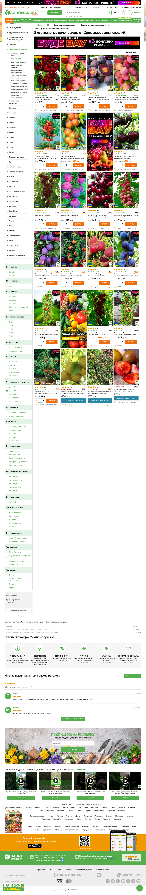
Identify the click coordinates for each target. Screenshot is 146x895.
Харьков (55, 807)
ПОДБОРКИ (8, 20)
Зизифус (12, 250)
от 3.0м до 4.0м (15, 491)
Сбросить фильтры (18, 610)
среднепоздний (15, 401)
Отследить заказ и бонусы (131, 7)
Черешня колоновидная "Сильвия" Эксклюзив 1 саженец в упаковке (47, 98)
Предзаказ (87, 830)
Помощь (58, 830)
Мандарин (12, 216)
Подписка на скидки (111, 827)
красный (12, 368)
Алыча (11, 221)
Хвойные (104, 20)
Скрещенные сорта (16, 157)
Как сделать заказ (102, 870)
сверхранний (14, 398)
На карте (110, 858)
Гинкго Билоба (14, 236)
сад (10, 286)
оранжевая (13, 303)
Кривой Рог (132, 807)
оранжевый (13, 376)
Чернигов (111, 811)
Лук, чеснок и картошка (26, 20)
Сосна (76, 16)
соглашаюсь (60, 753)
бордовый (13, 361)
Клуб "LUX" (96, 827)
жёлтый (12, 365)
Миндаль (12, 206)
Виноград (47, 20)
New (14, 20)
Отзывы (85, 827)
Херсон (104, 807)
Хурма (11, 132)
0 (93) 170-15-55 (54, 858)
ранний (12, 387)
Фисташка (13, 196)
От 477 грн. (137, 629)
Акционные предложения (17, 7)
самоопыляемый (16, 416)
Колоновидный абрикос (19, 89)
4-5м (11, 329)
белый (11, 272)
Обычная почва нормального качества (14, 579)
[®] (21, 15)
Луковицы (55, 20)
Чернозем (13, 588)
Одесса (65, 807)
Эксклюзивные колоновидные (16, 59)
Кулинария (13, 516)
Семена (36, 20)
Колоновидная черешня (16, 66)
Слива (11, 137)
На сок (11, 527)
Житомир (121, 811)
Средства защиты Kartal (43, 830)
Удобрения (129, 20)
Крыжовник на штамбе (19, 92)
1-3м (11, 336)
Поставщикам (100, 830)
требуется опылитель (17, 412)
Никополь (61, 811)
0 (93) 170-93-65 (54, 7)
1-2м (11, 322)
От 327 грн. (137, 632)
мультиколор (14, 372)
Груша (80, 16)
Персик (12, 118)
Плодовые (63, 20)
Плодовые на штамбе (17, 191)
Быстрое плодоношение (19, 462)
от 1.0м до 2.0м (15, 477)
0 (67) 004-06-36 (54, 860)
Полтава (71, 811)
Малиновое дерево (16, 167)
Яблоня (11, 123)
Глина (11, 575)
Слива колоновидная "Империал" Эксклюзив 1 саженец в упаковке (126, 98)
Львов (113, 807)
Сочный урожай (15, 28)
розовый (12, 275)
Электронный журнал (83, 870)
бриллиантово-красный (18, 307)
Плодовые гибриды (16, 172)
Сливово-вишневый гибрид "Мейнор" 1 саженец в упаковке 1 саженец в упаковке (99, 98)
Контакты (48, 827)
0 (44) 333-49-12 (40, 858)
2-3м (11, 325)
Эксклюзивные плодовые (14, 102)
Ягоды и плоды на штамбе (17, 54)
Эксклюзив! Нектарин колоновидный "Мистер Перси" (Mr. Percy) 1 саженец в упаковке (125, 334)
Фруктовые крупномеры (18, 33)
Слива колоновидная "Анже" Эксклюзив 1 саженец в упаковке (126, 275)
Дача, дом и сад (137, 20)
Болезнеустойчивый (17, 458)
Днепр (73, 807)
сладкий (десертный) (17, 426)
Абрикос (12, 128)
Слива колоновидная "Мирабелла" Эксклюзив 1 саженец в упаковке (70, 98)
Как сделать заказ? (72, 830)
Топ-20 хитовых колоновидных (16, 71)
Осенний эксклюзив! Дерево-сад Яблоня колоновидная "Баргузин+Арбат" (31, 632)
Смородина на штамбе (19, 84)
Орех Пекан (13, 211)
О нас (38, 827)
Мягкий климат (15, 552)
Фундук (12, 186)
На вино (12, 520)
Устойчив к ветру (15, 565)
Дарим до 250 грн (129, 827)
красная (12, 296)
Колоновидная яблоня (19, 81)
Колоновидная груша (18, 78)
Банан (11, 241)
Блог (30, 827)
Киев (46, 807)
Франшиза (97, 7)
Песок (11, 584)
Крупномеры (112, 20)
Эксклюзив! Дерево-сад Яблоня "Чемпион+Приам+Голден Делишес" (29, 629)
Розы (41, 20)
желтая (12, 311)
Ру (115, 13)
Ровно (80, 811)
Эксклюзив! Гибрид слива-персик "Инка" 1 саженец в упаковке (99, 275)
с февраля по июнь (16, 542)
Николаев (50, 811)
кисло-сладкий (15, 430)
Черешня (12, 113)
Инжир (11, 177)
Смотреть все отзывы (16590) (73, 719)
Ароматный (13, 451)
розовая (12, 300)
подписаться (73, 749)
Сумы (88, 811)
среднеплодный (15, 347)
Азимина (12, 231)
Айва (11, 226)
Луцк (41, 811)
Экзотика (78, 20)
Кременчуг (69, 819)
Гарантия (58, 827)
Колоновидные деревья (18, 49)
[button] (44, 89)
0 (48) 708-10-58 (40, 860)
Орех (11, 147)
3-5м (11, 333)
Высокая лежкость (16, 465)
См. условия (84, 662)
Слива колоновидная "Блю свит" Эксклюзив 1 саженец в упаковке (47, 275)
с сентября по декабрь (18, 538)
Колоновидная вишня (19, 86)
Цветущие (85, 20)
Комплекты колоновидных (16, 96)
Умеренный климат (16, 561)
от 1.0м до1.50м (15, 480)
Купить (52, 106)
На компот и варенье (17, 523)
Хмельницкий (99, 811)
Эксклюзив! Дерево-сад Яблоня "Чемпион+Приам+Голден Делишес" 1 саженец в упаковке (99, 392)
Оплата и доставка (111, 7)
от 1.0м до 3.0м (15, 484)
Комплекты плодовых (17, 255)
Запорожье (83, 807)
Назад (39, 25)
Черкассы (94, 807)
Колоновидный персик (19, 75)
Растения (121, 20)
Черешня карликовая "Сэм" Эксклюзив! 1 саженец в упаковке (100, 216)
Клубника (12, 45)
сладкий (12, 437)
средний (12, 390)
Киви (10, 162)
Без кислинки (14, 455)
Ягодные (71, 20)
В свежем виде (15, 513)
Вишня (11, 152)
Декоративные (95, 20)
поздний (12, 394)
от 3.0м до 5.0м (15, 487)
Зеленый (12, 502)
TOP (18, 20)
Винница (122, 807)
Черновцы (46, 819)
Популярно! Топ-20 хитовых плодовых (16, 39)
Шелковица (13, 182)
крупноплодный (15, 351)
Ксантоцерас (14, 245)
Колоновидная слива (18, 63)
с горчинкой (13, 434)
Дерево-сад (13, 201)
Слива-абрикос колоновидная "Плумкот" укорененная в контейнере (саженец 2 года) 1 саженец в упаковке (125, 390)
